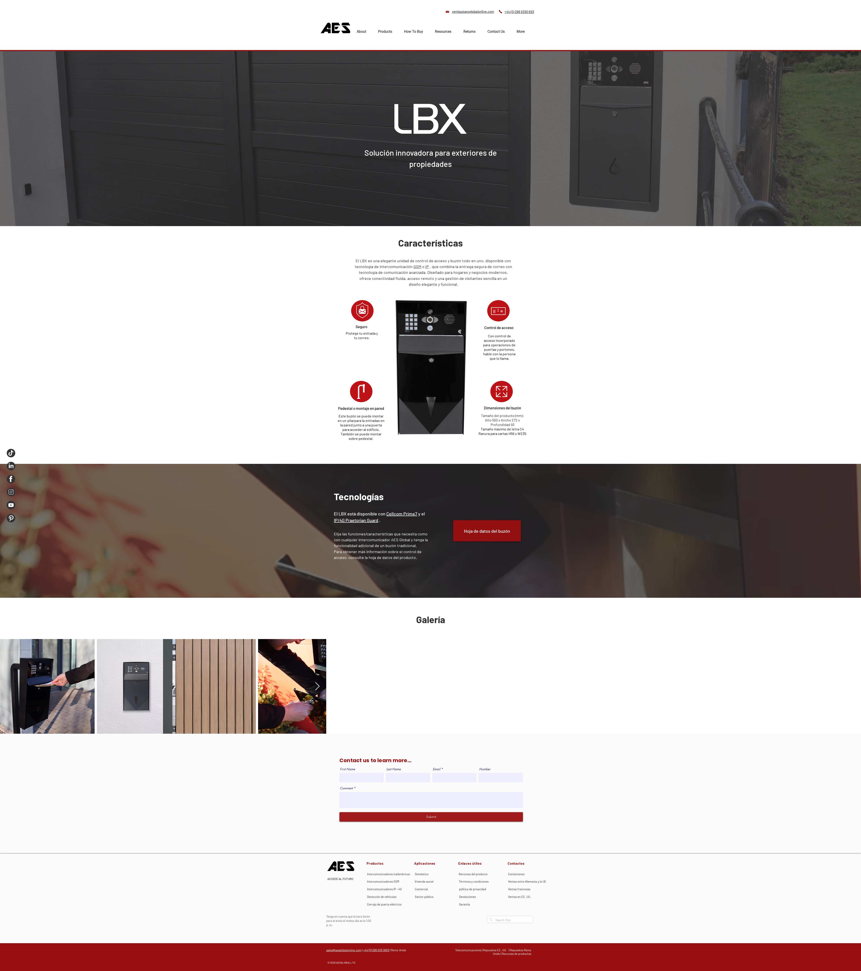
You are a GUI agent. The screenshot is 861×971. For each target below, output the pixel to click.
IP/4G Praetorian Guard (356, 520)
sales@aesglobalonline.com (343, 950)
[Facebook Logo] (11, 479)
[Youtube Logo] (11, 505)
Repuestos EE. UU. (495, 950)
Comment (346, 788)
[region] (501, 391)
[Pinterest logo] (11, 518)
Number (484, 769)
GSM (417, 266)
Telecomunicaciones (468, 950)
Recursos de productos (516, 954)
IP (427, 266)
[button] (389, 31)
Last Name (393, 769)
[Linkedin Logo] (11, 466)
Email (436, 769)
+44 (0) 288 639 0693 (376, 950)
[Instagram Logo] (11, 492)
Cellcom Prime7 (401, 513)
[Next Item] (317, 686)
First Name (347, 769)
